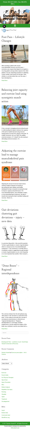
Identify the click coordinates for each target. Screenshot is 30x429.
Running (4, 392)
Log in (3, 410)
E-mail (17, 4)
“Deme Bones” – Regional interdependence (10, 269)
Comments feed (6, 415)
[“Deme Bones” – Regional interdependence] (15, 294)
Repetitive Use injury (7, 389)
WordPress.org (6, 417)
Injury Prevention (6, 382)
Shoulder (4, 394)
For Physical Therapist (7, 377)
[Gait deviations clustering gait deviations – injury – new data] (14, 233)
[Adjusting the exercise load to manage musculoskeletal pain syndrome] (15, 174)
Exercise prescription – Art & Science (14, 353)
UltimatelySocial (15, 428)
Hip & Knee (5, 380)
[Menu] (14, 25)
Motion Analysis (6, 387)
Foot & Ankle (5, 375)
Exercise (4, 373)
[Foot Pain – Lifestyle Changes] (15, 54)
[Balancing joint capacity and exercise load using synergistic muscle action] (15, 116)
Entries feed (5, 413)
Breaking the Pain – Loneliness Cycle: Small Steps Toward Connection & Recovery (15, 343)
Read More (4, 80)
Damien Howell (6, 352)
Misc (3, 385)
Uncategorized (5, 401)
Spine (3, 397)
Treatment (4, 399)
